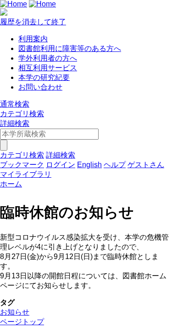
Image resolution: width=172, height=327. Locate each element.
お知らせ (14, 312)
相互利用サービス (47, 68)
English (89, 165)
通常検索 (14, 104)
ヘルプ (115, 165)
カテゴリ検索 (22, 114)
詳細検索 (14, 123)
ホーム (11, 184)
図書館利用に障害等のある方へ (69, 48)
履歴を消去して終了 (33, 22)
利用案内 (33, 39)
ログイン (60, 165)
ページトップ (22, 322)
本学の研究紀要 (44, 77)
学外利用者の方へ (47, 58)
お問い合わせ (40, 87)
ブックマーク (22, 165)
